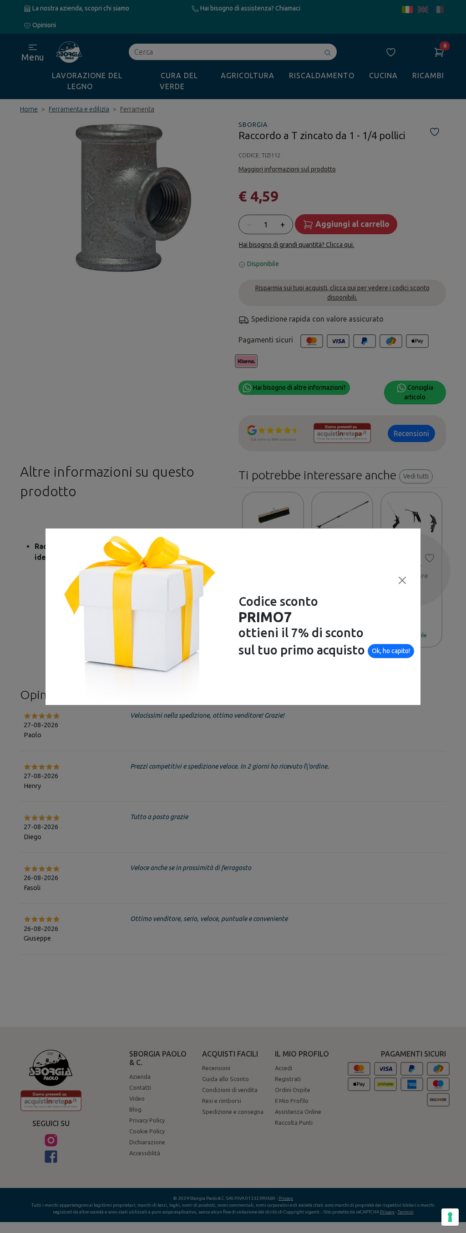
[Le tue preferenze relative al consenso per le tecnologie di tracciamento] (450, 1217)
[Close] (402, 580)
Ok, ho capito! (391, 650)
